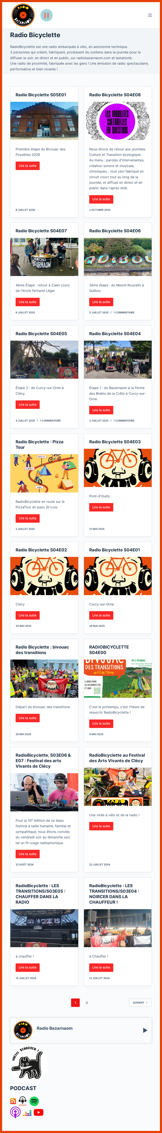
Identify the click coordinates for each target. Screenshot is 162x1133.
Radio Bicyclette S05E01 (41, 94)
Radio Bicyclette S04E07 (41, 230)
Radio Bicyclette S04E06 (115, 230)
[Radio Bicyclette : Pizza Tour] (44, 473)
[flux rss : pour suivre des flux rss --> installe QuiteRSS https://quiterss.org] (13, 1101)
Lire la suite (29, 167)
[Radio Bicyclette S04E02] (44, 576)
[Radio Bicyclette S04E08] (118, 121)
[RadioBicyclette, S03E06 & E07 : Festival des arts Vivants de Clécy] (44, 792)
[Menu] (150, 15)
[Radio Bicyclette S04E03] (118, 468)
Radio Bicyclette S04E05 (41, 333)
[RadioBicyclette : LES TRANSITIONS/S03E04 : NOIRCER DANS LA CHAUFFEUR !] (118, 928)
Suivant (138, 1002)
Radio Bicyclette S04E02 (41, 549)
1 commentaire (123, 312)
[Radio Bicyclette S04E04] (118, 360)
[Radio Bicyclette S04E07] (44, 257)
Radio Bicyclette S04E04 (115, 333)
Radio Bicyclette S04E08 (115, 94)
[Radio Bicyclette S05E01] (44, 121)
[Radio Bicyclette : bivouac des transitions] (44, 679)
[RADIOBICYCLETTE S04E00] (118, 679)
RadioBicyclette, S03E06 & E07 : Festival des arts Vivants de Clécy (43, 761)
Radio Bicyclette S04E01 (114, 549)
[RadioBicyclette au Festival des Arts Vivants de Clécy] (118, 787)
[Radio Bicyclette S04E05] (44, 360)
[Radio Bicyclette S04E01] (118, 576)
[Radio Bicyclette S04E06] (118, 257)
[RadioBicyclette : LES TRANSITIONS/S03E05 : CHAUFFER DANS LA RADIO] (44, 928)
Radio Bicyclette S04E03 (115, 441)
